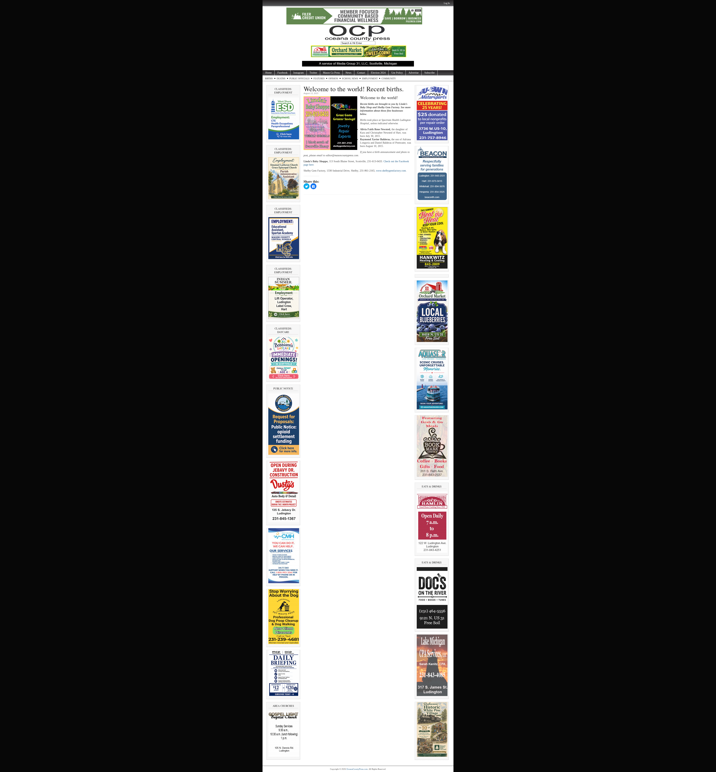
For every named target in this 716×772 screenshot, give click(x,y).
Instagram (298, 72)
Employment (370, 78)
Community (388, 78)
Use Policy (397, 72)
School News (350, 78)
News (348, 72)
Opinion (333, 78)
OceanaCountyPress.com (357, 769)
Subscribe (429, 72)
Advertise (414, 72)
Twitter (313, 72)
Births (269, 78)
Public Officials (299, 78)
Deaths (281, 78)
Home (268, 72)
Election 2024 (378, 72)
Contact (361, 72)
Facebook (282, 72)
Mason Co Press (331, 72)
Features (319, 78)
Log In (447, 3)
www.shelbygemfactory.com (391, 170)
